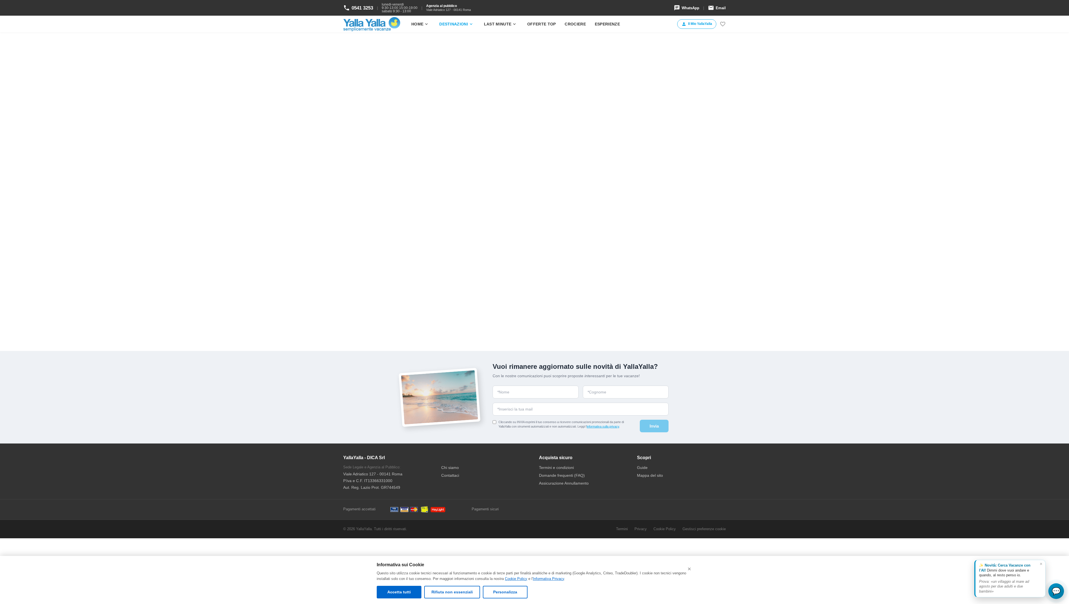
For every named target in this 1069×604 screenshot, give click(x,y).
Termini (622, 529)
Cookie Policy (516, 579)
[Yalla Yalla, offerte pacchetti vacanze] (371, 24)
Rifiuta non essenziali (452, 592)
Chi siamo (450, 467)
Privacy (640, 529)
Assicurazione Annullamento (564, 483)
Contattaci (450, 475)
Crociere (575, 24)
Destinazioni (456, 24)
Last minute (500, 24)
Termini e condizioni (556, 467)
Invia (654, 426)
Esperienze (607, 24)
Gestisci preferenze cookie (704, 529)
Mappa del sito (650, 475)
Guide (642, 467)
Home (420, 24)
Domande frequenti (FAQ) (562, 475)
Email (717, 8)
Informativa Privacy (548, 579)
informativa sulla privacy (603, 426)
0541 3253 (358, 7)
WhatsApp (686, 8)
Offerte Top (541, 24)
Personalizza (505, 592)
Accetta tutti (399, 592)
